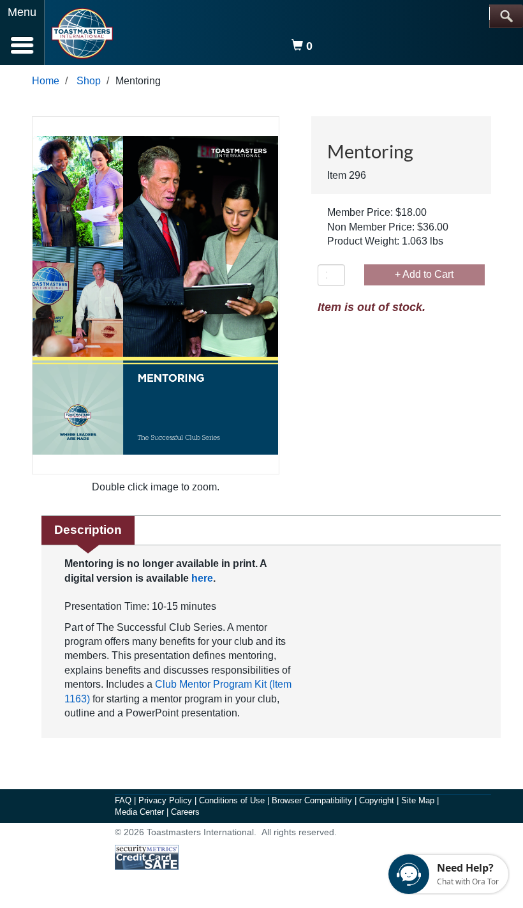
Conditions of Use (233, 800)
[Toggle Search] (506, 16)
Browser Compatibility (313, 800)
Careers (185, 812)
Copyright (378, 800)
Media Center (140, 812)
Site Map (419, 800)
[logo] (82, 33)
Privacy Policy (166, 800)
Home (45, 80)
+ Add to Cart (424, 274)
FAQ (124, 800)
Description (88, 529)
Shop (89, 80)
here (202, 578)
